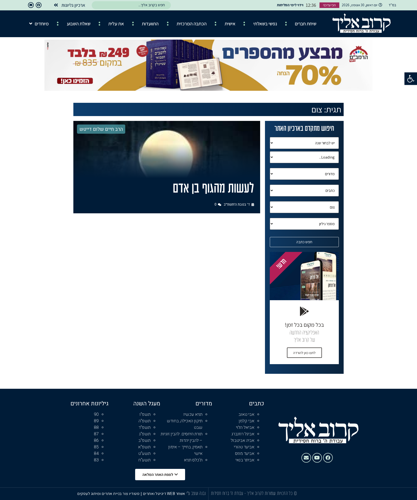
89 (96, 421)
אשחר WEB (176, 493)
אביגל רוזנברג (242, 434)
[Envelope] (31, 5)
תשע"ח (144, 460)
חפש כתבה (304, 241)
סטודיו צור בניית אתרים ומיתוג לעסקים (108, 493)
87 (96, 434)
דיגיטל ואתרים (155, 493)
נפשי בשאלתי (265, 24)
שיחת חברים (305, 24)
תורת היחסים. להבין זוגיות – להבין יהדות (181, 437)
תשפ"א (144, 447)
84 (96, 453)
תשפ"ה (145, 421)
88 (96, 427)
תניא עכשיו (192, 414)
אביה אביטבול (242, 440)
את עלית (116, 24)
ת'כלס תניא (193, 460)
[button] (410, 78)
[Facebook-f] (39, 5)
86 (96, 440)
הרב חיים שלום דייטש (101, 129)
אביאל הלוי (245, 427)
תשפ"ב (144, 440)
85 (96, 447)
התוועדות (150, 24)
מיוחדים (42, 24)
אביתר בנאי (245, 460)
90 (96, 414)
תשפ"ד (145, 427)
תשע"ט (144, 453)
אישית (230, 24)
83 (96, 460)
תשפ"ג (145, 434)
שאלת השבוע (78, 24)
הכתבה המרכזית (192, 24)
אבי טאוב (246, 414)
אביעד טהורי (244, 447)
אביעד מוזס (244, 453)
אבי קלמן (246, 421)
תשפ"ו (145, 414)
